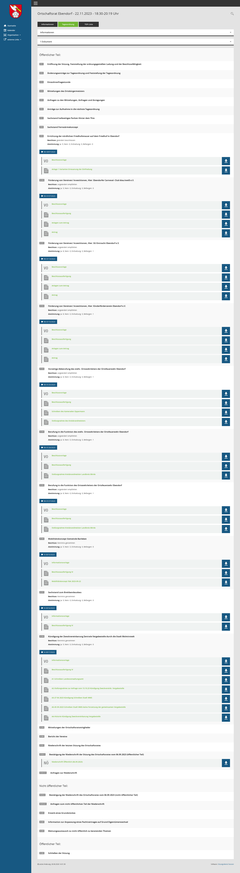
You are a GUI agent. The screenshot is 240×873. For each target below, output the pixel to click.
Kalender (11, 30)
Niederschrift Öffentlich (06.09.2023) (67, 762)
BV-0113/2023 (49, 259)
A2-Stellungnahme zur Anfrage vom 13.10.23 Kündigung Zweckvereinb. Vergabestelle (88, 688)
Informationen (47, 24)
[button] (15, 35)
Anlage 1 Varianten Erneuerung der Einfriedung (72, 169)
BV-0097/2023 (49, 152)
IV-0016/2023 (49, 608)
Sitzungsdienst (226, 864)
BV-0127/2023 (49, 501)
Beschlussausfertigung (61, 213)
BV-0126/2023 (49, 447)
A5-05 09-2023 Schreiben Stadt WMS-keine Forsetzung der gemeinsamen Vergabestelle (89, 707)
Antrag (55, 232)
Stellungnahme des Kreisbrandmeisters (68, 421)
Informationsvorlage (60, 563)
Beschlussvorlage (59, 160)
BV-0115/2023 (49, 322)
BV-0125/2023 (49, 384)
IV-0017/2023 (49, 652)
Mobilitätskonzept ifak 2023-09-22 (66, 581)
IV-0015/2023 (49, 554)
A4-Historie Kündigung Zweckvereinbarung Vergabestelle (76, 716)
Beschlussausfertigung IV (62, 572)
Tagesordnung (68, 24)
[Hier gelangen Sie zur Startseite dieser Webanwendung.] (15, 11)
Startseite (12, 26)
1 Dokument (46, 41)
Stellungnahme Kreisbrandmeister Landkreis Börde (74, 474)
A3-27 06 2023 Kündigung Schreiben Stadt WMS (72, 698)
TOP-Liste (89, 24)
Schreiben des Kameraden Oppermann (68, 411)
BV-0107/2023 (49, 196)
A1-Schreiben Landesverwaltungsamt (68, 679)
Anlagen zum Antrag (60, 223)
